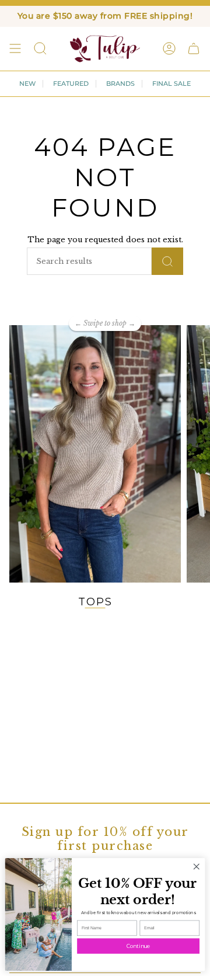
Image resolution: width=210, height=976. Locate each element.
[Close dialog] (196, 866)
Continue (138, 946)
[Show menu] (15, 48)
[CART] (193, 48)
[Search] (167, 261)
